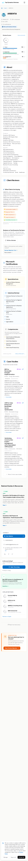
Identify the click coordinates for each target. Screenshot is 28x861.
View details (9, 397)
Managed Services (18, 161)
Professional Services (8, 172)
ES (5, 550)
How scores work (21, 35)
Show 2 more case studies (15, 474)
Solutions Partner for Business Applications (14, 306)
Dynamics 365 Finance (9, 135)
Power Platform (7, 143)
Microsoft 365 (6, 145)
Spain (5, 8)
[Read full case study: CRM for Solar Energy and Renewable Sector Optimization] (22, 402)
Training (15, 163)
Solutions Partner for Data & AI (14, 296)
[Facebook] (8, 554)
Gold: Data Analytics (11, 341)
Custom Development (9, 153)
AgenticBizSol (9, 321)
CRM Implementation (8, 151)
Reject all (13, 857)
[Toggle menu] (24, 2)
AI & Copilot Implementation (10, 159)
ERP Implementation (8, 149)
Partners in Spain (7, 616)
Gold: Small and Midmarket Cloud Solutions (13, 337)
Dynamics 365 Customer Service (11, 142)
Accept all (21, 857)
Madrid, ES (5, 19)
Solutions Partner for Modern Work (13, 311)
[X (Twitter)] (12, 554)
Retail (16, 172)
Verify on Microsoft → (20, 353)
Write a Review (11, 240)
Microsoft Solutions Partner (10, 26)
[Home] (1, 8)
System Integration (8, 156)
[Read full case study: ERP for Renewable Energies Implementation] (22, 369)
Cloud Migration (18, 156)
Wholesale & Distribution (9, 170)
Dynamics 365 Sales (8, 140)
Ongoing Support (7, 161)
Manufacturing (7, 169)
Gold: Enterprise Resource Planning (13, 344)
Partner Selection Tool (10, 250)
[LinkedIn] (5, 554)
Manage (6, 857)
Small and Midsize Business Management (11, 29)
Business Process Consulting (10, 164)
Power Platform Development (10, 154)
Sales (7, 316)
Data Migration (7, 158)
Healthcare (22, 172)
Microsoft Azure (16, 143)
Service (8, 319)
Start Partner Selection (11, 648)
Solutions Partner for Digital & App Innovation (14, 300)
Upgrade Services (7, 163)
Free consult (8, 252)
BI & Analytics (15, 158)
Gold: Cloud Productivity (12, 347)
